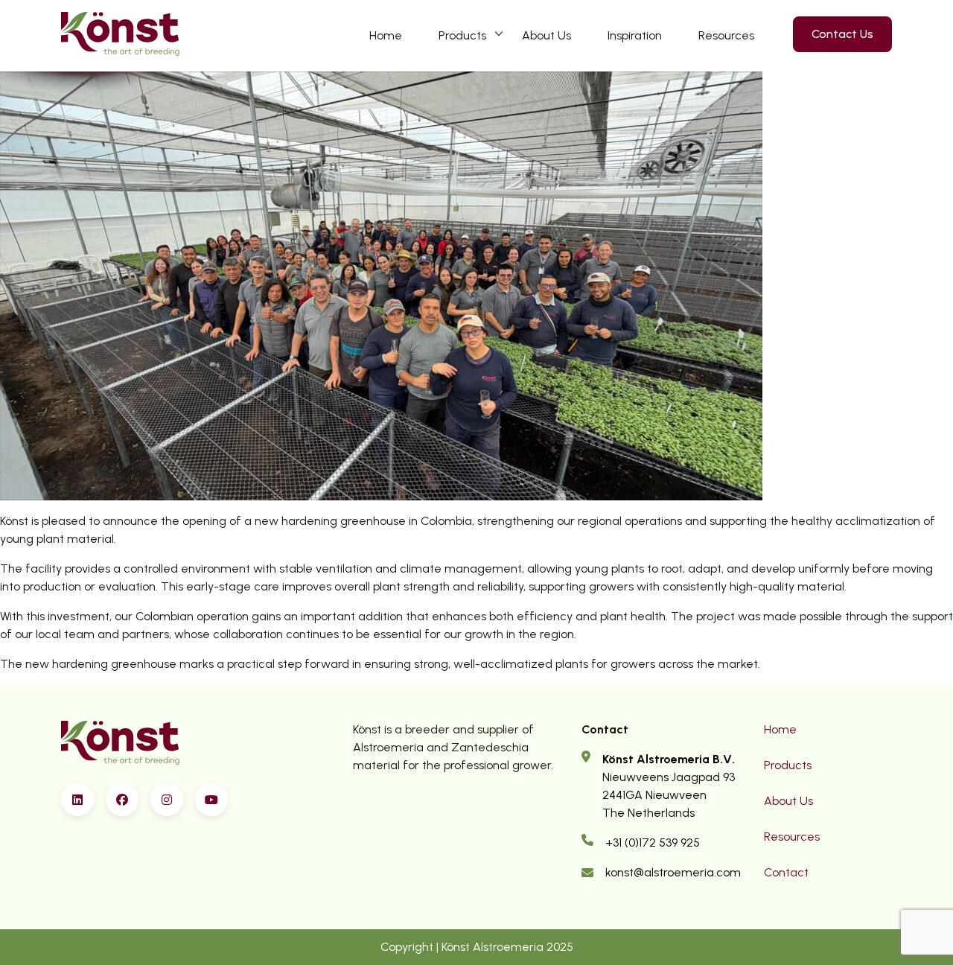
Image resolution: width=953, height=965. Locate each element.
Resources (726, 35)
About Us (546, 35)
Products (462, 35)
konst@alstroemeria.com (673, 872)
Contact (786, 872)
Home (385, 35)
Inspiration (635, 35)
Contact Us (842, 34)
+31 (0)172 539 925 (652, 842)
